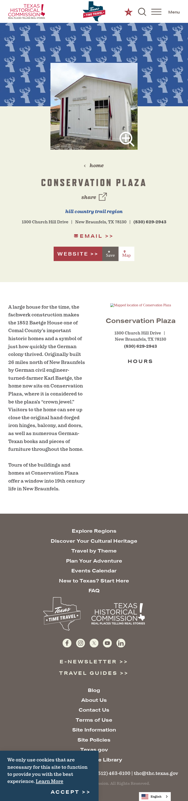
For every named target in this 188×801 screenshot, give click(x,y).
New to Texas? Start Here (94, 581)
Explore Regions (94, 531)
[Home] (94, 11)
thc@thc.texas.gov (156, 773)
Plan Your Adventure (94, 561)
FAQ (94, 590)
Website (72, 254)
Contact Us (94, 710)
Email (91, 236)
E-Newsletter (88, 662)
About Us (94, 700)
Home (97, 165)
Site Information (94, 730)
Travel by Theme (94, 551)
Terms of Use (94, 720)
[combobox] (155, 796)
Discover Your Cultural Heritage (94, 541)
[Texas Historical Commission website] (26, 11)
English (156, 796)
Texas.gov (94, 750)
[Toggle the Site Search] (142, 11)
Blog (94, 690)
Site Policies (94, 740)
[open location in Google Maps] (140, 305)
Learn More (49, 781)
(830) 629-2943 (149, 221)
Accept (65, 792)
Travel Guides (88, 673)
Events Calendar (94, 571)
